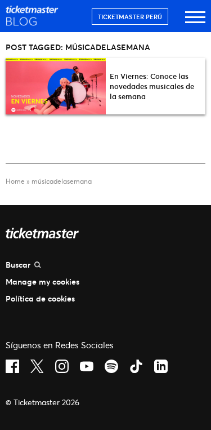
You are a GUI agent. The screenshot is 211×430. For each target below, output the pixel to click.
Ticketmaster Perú (130, 16)
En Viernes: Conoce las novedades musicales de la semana (152, 86)
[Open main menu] (195, 22)
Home (15, 181)
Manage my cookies (42, 281)
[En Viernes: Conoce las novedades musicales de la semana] (56, 86)
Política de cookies (40, 298)
